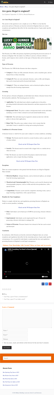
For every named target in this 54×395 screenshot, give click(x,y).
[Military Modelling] (5, 2)
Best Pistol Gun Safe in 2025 (10, 378)
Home (1, 7)
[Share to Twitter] (46, 285)
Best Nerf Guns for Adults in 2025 (11, 382)
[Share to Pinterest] (50, 285)
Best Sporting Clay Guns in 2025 (11, 372)
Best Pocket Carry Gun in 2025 (10, 375)
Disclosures (38, 392)
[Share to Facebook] (43, 285)
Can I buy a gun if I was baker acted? (14, 299)
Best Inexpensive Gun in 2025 (10, 385)
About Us (32, 392)
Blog (6, 7)
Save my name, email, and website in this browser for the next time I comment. (26, 343)
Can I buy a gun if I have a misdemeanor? (16, 296)
